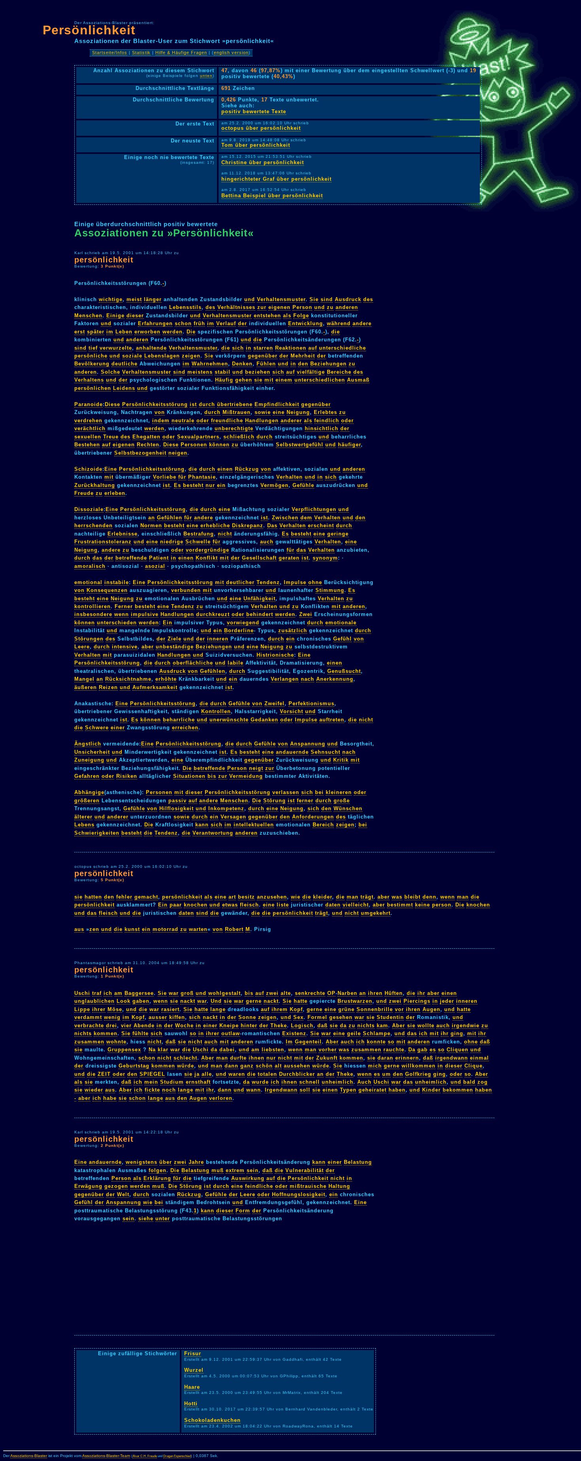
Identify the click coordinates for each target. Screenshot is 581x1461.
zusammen (89, 1042)
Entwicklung (305, 323)
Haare (192, 1387)
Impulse (295, 582)
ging (457, 1033)
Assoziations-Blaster (28, 1456)
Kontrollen (216, 711)
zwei (272, 993)
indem (161, 420)
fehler (124, 897)
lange (218, 1009)
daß (322, 1025)
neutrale (183, 420)
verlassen (285, 792)
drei (111, 1025)
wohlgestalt (224, 993)
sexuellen (87, 437)
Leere (82, 647)
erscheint (321, 525)
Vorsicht (291, 711)
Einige (115, 315)
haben (397, 1090)
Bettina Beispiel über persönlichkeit (272, 196)
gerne (254, 1001)
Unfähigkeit (259, 598)
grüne (346, 1009)
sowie (263, 412)
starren (263, 348)
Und (216, 1001)
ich (108, 993)
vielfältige (311, 372)
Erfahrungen (155, 323)
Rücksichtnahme (128, 679)
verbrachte (89, 1025)
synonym (325, 558)
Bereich (323, 825)
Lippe (82, 1009)
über (165, 1162)
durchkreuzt (213, 614)
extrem (235, 1170)
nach (307, 679)
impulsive (144, 614)
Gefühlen (169, 518)
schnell (309, 1082)
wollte (425, 1025)
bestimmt (400, 905)
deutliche (124, 364)
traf (97, 993)
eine (279, 412)
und (249, 299)
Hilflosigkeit (176, 808)
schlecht (185, 1058)
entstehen (267, 315)
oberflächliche (193, 663)
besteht (193, 485)
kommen (105, 1033)
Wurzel (194, 1370)
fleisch (249, 905)
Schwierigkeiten (96, 833)
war (174, 993)
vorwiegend (243, 623)
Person (302, 307)
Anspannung (307, 744)
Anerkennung (334, 679)
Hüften (394, 993)
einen (225, 469)
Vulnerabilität (304, 1170)
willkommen (419, 1066)
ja (197, 1074)
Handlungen (262, 420)
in (248, 348)
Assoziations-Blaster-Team (106, 1456)
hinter (249, 1025)
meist (134, 299)
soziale (132, 356)
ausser (158, 1017)
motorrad (165, 929)
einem (283, 380)
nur (210, 485)
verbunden (186, 590)
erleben (114, 493)
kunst (132, 929)
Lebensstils (185, 307)
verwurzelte (116, 348)
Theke (278, 1025)
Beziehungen (328, 364)
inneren (217, 639)
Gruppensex (124, 1050)
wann (253, 1090)
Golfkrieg (418, 1074)
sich (238, 348)
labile (235, 663)
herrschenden (93, 525)
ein (221, 485)
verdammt (88, 1017)
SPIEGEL (152, 1074)
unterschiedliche (342, 348)
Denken (242, 364)
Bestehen (87, 445)
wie (295, 897)
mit (269, 380)
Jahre (196, 1162)
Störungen (89, 639)
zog (482, 1082)
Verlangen (285, 679)
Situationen (189, 776)
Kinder (431, 1090)
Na (152, 1050)
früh (199, 323)
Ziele (174, 639)
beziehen (257, 372)
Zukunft (327, 1058)
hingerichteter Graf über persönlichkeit (276, 179)
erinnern (407, 1058)
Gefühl (342, 639)
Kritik (341, 760)
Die (191, 332)
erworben (147, 332)
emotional (88, 582)
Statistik (141, 52)
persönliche (91, 356)
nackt (187, 1001)
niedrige (171, 542)
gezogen (116, 1186)
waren (236, 1074)
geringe (338, 534)
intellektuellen (254, 825)
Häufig (224, 380)
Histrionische (275, 655)
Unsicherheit (92, 752)
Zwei (305, 614)
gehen (243, 380)
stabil (222, 372)
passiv (177, 801)
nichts (366, 1025)
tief (93, 348)
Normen (151, 525)
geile (354, 1033)
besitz (246, 897)
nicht (225, 534)
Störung (274, 801)
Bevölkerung (91, 364)
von (160, 412)
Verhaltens (89, 380)
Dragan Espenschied (177, 1456)
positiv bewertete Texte (253, 111)
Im (289, 1042)
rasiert (170, 1009)
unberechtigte (234, 428)
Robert (234, 929)
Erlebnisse (123, 534)
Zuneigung (89, 760)
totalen (267, 1074)
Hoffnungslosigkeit (298, 1194)
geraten (289, 558)
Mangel (84, 679)
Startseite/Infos (109, 52)
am (118, 993)
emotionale (341, 623)
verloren (220, 1098)
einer (118, 727)
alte (286, 993)
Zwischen (285, 518)
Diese (112, 404)
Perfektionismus (311, 703)
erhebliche (215, 525)
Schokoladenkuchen (212, 1420)
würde (185, 1066)
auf (312, 348)
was (397, 897)
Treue (111, 437)
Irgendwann (281, 1090)
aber (147, 647)
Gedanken (264, 720)
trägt (367, 897)
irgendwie (465, 1025)
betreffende (131, 558)
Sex (298, 1017)
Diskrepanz (247, 525)
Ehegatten (146, 437)
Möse (115, 1009)
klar (163, 1050)
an (151, 518)
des (368, 299)
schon (183, 323)
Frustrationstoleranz (103, 542)
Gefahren (87, 776)
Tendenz (268, 582)
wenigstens (141, 1162)
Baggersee (139, 993)
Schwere (97, 727)
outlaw (230, 1033)
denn (429, 897)
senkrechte (310, 993)
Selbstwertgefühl (299, 445)
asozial (155, 566)
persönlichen (92, 388)
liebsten (273, 1050)
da (343, 1025)
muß (217, 1170)
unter (162, 1218)
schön (264, 1066)
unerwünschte (229, 720)
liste (283, 905)
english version (231, 52)
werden (172, 332)
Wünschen (348, 808)
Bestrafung (198, 534)
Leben (123, 332)
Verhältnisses (236, 307)
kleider (322, 897)
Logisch (302, 1025)
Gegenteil (308, 1042)
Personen (194, 445)
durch (207, 404)
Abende (144, 1025)
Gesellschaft (259, 558)
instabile (116, 582)
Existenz (294, 1033)
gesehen (341, 1017)
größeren (87, 801)
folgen (157, 1170)
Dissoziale (89, 509)
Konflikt (207, 558)
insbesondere (93, 614)
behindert (259, 614)
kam (382, 1025)
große (342, 801)
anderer (291, 420)
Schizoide (88, 469)
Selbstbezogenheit (140, 453)
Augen (431, 1009)
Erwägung (88, 1186)
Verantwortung (212, 833)
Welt (123, 1194)
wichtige (111, 299)
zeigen (191, 356)
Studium (172, 1082)
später (95, 332)
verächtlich (90, 428)
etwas (230, 905)
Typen (348, 1090)
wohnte (116, 1042)
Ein (167, 623)
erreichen (185, 727)
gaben (140, 1001)
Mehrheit (302, 356)
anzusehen (272, 897)
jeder (447, 1001)
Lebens (84, 825)
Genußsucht (344, 671)
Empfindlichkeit (277, 404)
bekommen (458, 1090)
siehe (145, 1218)
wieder (94, 1090)
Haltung (339, 1186)
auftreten (331, 720)
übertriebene (235, 404)
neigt (256, 768)
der (242, 323)
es (433, 1050)
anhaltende (151, 348)
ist (193, 404)
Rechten (148, 445)
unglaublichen (94, 1001)
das (301, 550)
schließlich (239, 437)
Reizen (108, 687)
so (193, 1033)
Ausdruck (348, 299)
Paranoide (88, 404)
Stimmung (329, 590)
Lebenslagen (162, 356)
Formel (317, 1017)
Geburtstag (134, 1066)
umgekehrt (375, 913)
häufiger (349, 445)
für (182, 477)
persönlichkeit (104, 259)
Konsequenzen (107, 590)
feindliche (259, 1186)
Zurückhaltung (94, 485)
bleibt (412, 897)
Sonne (247, 1017)
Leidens (124, 388)
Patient (159, 558)
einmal (479, 1058)
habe (110, 1098)
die (335, 332)
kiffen (177, 1017)
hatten (93, 897)
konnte (376, 1042)
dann (231, 1066)
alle (207, 1074)
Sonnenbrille (375, 1009)
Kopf (296, 1009)
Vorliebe (164, 477)
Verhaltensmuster (281, 299)
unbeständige (175, 647)
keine (422, 905)
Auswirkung (247, 1178)
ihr (421, 993)
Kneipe (229, 1025)
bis (212, 776)
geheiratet (372, 1090)
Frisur (192, 1353)
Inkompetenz (226, 808)
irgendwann (451, 1058)
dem (306, 518)
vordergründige (207, 550)
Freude (84, 493)
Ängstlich (87, 744)
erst (79, 332)
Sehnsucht (325, 752)
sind (327, 299)
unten (206, 75)
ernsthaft (198, 1082)
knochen (196, 905)
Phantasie (202, 477)
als (287, 315)
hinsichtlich (321, 428)
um (386, 1074)
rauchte (393, 1050)
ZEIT (104, 1074)
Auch (364, 1082)
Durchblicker (297, 1074)
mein (151, 1082)
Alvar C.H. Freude (144, 1456)
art (232, 897)
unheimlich (337, 1082)
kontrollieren (92, 606)
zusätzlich (292, 630)
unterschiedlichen (319, 380)
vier (126, 1025)
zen (94, 929)
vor (399, 1009)
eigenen (279, 307)
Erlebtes (325, 412)
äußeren (85, 687)
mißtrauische (308, 1186)
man (352, 897)
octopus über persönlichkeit (261, 128)
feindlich (326, 420)
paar (176, 905)
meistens (200, 372)
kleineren (339, 792)
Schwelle (198, 542)
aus (79, 929)
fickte (152, 1090)
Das (272, 525)
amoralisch (90, 566)
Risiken (126, 776)
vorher (328, 1050)
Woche (184, 1025)
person (441, 905)
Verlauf (226, 323)
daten (333, 905)
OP (331, 993)
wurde (260, 1082)
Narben (347, 993)
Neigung (298, 412)
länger (153, 299)
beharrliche (179, 720)
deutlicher (240, 582)
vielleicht (356, 905)
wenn (121, 614)
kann (202, 825)
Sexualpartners (198, 437)
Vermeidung (246, 776)
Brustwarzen (355, 1001)
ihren (375, 993)
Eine (110, 469)
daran (385, 1058)
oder (202, 420)
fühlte (140, 1033)
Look (123, 1001)
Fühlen (266, 364)
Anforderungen (313, 817)
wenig (112, 1017)
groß (187, 993)
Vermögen (274, 485)
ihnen (256, 1058)
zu (330, 307)
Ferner (124, 606)
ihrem (280, 1009)
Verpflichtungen (314, 509)
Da (411, 1050)
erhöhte (166, 679)
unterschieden (117, 623)
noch (169, 1090)
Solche (110, 372)
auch (267, 542)
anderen (347, 307)
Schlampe (376, 1033)
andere (362, 323)
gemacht (146, 897)
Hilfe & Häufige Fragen (181, 52)
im (210, 323)
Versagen (233, 817)
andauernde (292, 752)
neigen (177, 453)
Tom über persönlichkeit (255, 145)
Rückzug (247, 469)
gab (422, 1050)
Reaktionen (290, 348)
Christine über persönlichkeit (262, 162)
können (219, 445)
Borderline (239, 630)
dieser (135, 315)
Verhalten (289, 477)
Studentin (390, 1017)
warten (198, 929)
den (303, 364)
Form (243, 1211)
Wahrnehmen (210, 364)
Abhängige (89, 792)
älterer (83, 817)
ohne (315, 582)
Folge (301, 315)
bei (319, 792)
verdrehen (88, 420)
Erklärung (157, 1178)
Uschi (82, 993)
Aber (398, 1025)
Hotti (191, 1404)
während (339, 323)
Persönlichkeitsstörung (155, 404)
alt (278, 1066)
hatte (300, 1001)
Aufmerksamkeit (154, 687)
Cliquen (457, 1050)
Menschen (88, 315)
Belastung (358, 1162)
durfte (238, 1058)
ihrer (99, 1009)
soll (305, 1090)
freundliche (227, 420)
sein (252, 1170)
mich (375, 1066)
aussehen (297, 1066)
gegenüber (262, 356)
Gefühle (303, 485)
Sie (314, 299)
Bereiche (339, 372)
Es (177, 485)
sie (258, 380)
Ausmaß (358, 380)
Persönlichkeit (89, 30)
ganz (247, 1066)
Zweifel (274, 703)
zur (261, 307)
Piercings (417, 1001)
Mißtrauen (237, 412)
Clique (473, 1066)
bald (469, 1082)
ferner (305, 801)
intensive (125, 647)
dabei (227, 1050)
